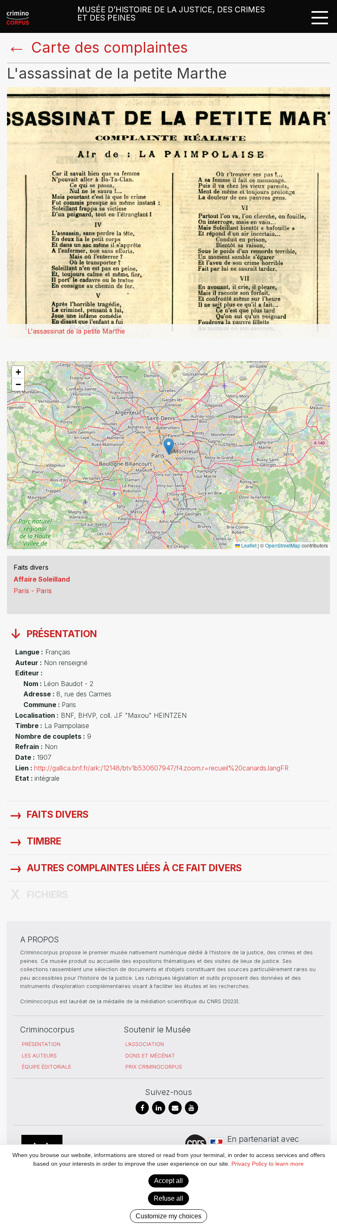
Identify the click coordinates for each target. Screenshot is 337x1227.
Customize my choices (168, 1216)
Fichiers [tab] (47, 894)
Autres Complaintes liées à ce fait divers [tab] (134, 868)
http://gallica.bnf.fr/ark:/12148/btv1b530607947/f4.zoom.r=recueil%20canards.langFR (161, 768)
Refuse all (168, 1198)
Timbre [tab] (44, 841)
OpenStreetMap (282, 545)
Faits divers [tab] (58, 814)
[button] (169, 446)
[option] (168, 212)
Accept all (168, 1180)
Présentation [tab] (62, 634)
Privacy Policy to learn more (267, 1163)
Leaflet (248, 545)
